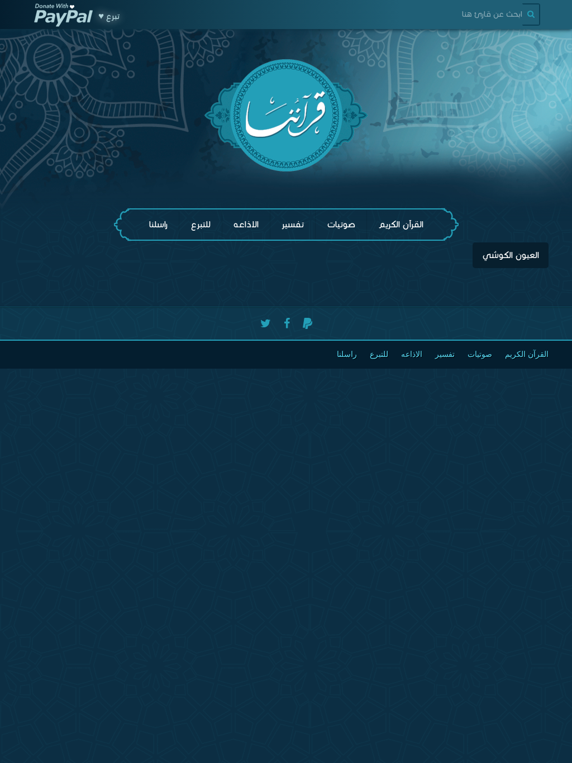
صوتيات (341, 224)
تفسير (293, 224)
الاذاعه (246, 224)
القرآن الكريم (400, 224)
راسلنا (158, 224)
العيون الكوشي (510, 255)
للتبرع (200, 224)
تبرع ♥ (109, 16)
